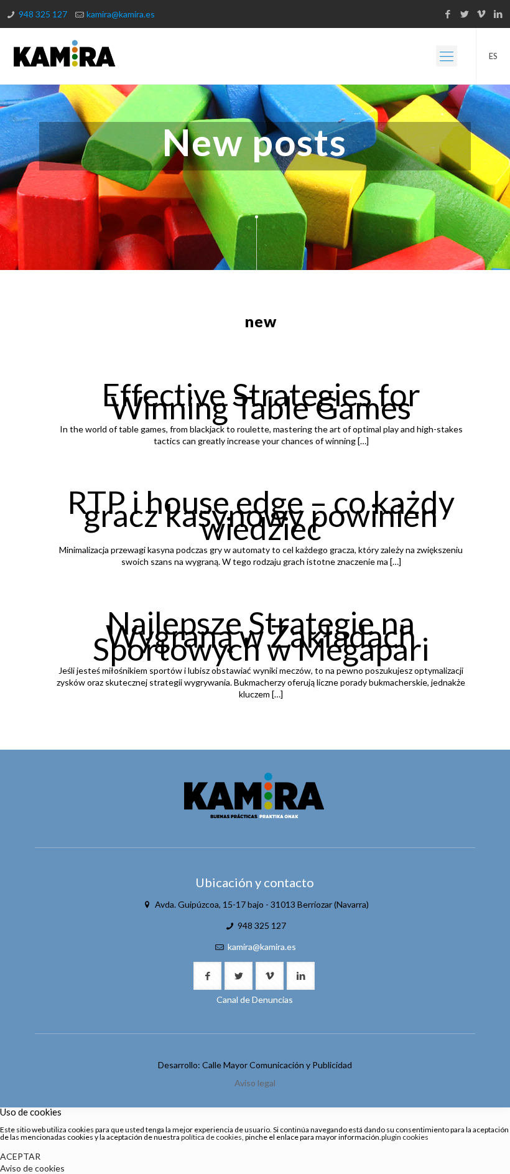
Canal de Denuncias (254, 999)
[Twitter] (464, 13)
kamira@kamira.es (120, 14)
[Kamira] (64, 56)
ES (493, 56)
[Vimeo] (481, 13)
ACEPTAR (20, 1156)
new (261, 321)
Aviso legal (255, 1083)
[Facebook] (448, 13)
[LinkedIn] (498, 13)
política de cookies (211, 1137)
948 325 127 (43, 14)
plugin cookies (405, 1137)
